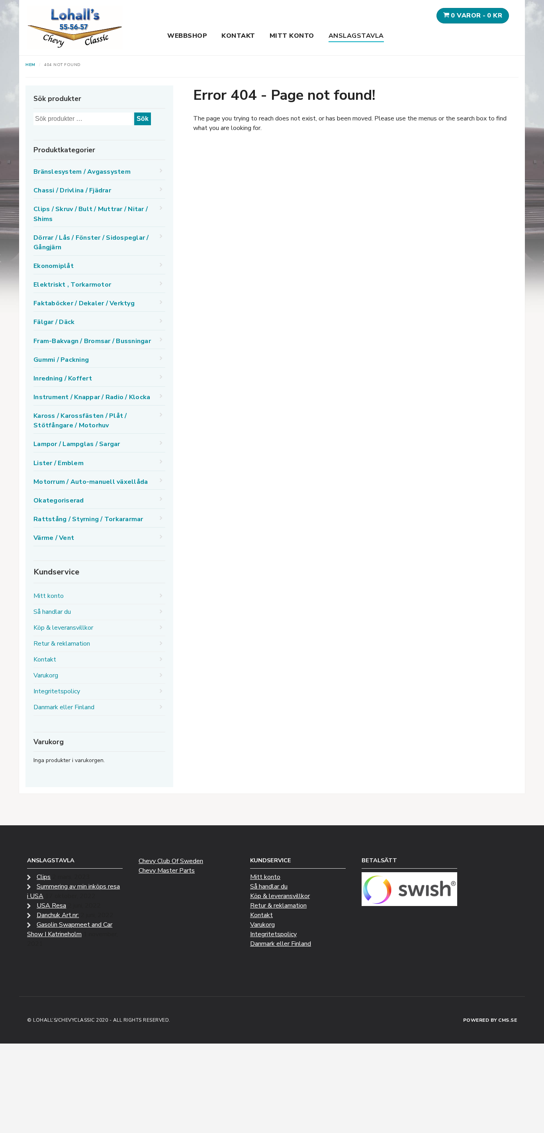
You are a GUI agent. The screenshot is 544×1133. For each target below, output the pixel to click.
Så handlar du (52, 611)
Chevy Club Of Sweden (171, 861)
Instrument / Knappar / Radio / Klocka (91, 397)
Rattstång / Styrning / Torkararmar (88, 519)
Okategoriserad (58, 500)
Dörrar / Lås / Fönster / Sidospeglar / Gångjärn (91, 242)
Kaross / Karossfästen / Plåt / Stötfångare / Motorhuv (80, 420)
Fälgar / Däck (53, 322)
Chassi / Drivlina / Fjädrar (72, 190)
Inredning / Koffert (62, 378)
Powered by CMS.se (490, 1020)
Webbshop (187, 35)
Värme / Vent (53, 538)
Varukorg (45, 675)
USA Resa (51, 905)
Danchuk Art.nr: (58, 915)
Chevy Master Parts (167, 870)
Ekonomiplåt (53, 266)
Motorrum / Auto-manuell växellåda (90, 481)
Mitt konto (292, 35)
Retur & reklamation (61, 643)
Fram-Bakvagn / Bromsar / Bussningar (92, 341)
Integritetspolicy (56, 691)
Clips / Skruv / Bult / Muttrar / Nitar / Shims (90, 214)
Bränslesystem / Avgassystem (82, 171)
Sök (143, 118)
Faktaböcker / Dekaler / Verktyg (84, 303)
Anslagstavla (356, 35)
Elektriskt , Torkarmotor (72, 284)
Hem (30, 65)
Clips (44, 877)
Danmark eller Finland (63, 707)
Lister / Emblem (58, 463)
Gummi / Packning (61, 359)
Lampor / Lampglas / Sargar (76, 444)
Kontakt (238, 35)
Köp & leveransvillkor (63, 627)
